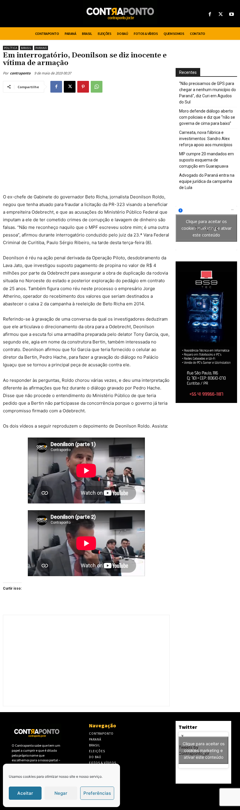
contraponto (20, 73)
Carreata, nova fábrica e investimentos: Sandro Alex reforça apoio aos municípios (205, 138)
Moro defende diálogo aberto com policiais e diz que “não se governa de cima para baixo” (207, 117)
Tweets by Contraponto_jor (201, 750)
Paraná (41, 48)
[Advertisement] (86, 140)
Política (10, 48)
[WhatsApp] (96, 87)
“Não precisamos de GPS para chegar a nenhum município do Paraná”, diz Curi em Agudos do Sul (207, 92)
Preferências (97, 793)
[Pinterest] (83, 87)
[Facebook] (210, 14)
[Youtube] (232, 14)
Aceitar (25, 793)
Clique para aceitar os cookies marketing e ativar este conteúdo (206, 228)
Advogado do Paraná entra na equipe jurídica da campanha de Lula (206, 181)
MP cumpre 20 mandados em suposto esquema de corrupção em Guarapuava (206, 160)
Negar (60, 793)
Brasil (26, 48)
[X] (221, 14)
